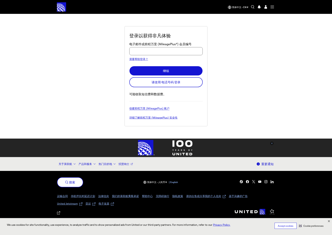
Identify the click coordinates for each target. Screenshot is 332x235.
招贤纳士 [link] (124, 164)
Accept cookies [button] (285, 225)
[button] (311, 226)
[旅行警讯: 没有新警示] (259, 7)
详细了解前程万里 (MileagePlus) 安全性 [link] (153, 118)
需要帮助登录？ (138, 59)
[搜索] (253, 7)
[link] (241, 182)
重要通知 (267, 164)
